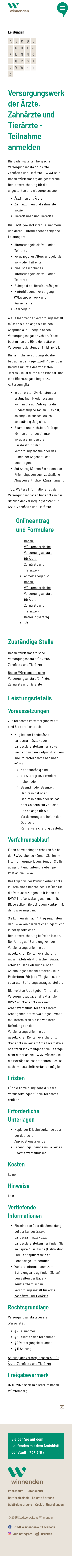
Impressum (15, 1491)
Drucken (46, 1534)
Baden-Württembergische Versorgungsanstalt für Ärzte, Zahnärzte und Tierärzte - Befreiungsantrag (38, 599)
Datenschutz (35, 1491)
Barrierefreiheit (18, 1498)
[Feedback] (62, 1407)
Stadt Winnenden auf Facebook (34, 1527)
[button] (62, 10)
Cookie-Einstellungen (49, 1504)
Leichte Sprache (43, 1498)
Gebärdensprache (20, 1504)
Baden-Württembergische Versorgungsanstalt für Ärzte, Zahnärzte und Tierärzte (29, 678)
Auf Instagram (22, 1534)
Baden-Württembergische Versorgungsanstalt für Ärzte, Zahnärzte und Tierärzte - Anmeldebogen (38, 558)
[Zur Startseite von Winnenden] (18, 7)
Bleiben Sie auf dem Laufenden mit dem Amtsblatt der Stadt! (35, 1446)
